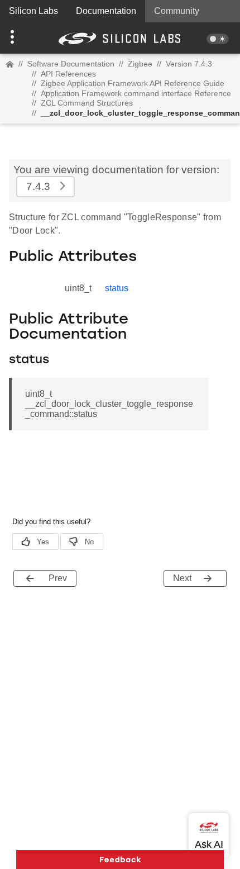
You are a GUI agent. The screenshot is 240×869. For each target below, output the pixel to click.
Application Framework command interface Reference (136, 93)
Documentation (106, 11)
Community (176, 11)
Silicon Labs (33, 11)
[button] (18, 38)
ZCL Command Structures (87, 102)
